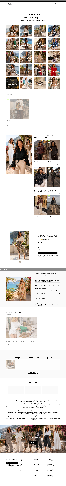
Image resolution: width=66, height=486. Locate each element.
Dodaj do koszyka (47, 252)
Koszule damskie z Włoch (50, 471)
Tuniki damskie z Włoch (50, 460)
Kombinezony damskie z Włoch (51, 465)
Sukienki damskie (36, 459)
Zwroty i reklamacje (22, 466)
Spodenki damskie (36, 470)
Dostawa (21, 465)
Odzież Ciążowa (36, 477)
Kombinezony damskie (36, 463)
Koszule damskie (35, 466)
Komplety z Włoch (49, 470)
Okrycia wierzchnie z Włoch (50, 474)
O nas (21, 459)
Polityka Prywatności (22, 469)
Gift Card (21, 463)
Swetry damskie (35, 475)
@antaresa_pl (33, 373)
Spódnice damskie (36, 465)
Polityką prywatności (11, 466)
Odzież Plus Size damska (36, 464)
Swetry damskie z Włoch (50, 463)
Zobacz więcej (33, 442)
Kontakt (21, 460)
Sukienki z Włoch (49, 477)
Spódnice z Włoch (49, 459)
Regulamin (21, 464)
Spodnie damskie (36, 469)
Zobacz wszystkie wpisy (10, 314)
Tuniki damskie (35, 460)
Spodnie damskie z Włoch (50, 464)
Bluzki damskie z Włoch (50, 475)
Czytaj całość (7, 344)
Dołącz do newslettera (12, 462)
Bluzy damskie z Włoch (50, 466)
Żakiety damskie (35, 474)
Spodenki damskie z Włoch (50, 476)
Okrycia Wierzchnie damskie (37, 471)
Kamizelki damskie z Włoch (50, 469)
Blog (20, 470)
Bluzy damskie (35, 476)
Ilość (38, 247)
